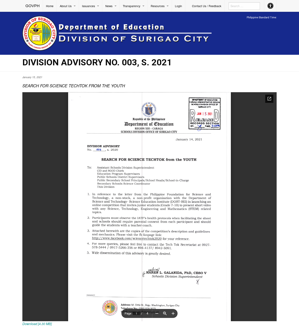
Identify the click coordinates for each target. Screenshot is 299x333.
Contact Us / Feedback (206, 6)
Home (49, 6)
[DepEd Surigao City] (117, 32)
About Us (66, 6)
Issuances (88, 6)
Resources (158, 6)
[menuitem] (32, 6)
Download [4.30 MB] (37, 323)
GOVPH (32, 6)
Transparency (131, 6)
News (108, 6)
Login (178, 6)
